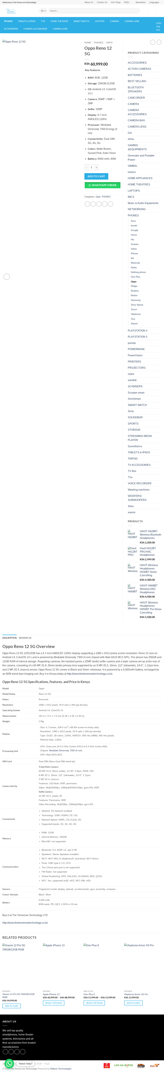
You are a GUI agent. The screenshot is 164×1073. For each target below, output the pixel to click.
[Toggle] (160, 63)
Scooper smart (136, 392)
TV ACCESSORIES (139, 465)
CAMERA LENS (132, 21)
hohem (132, 172)
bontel (134, 225)
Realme (135, 290)
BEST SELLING (137, 81)
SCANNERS (135, 386)
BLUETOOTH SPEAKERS (136, 89)
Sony (131, 411)
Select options (53, 1003)
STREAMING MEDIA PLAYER (140, 438)
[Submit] (137, 11)
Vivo (133, 319)
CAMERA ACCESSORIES (35, 28)
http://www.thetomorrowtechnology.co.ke (89, 673)
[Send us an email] (22, 1051)
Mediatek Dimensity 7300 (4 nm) (65, 750)
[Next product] (152, 42)
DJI (130, 133)
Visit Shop (115, 2)
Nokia (134, 267)
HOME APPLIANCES (140, 178)
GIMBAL (132, 165)
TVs (43, 21)
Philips (134, 286)
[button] (139, 2)
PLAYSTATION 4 (137, 330)
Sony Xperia (137, 304)
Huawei (134, 244)
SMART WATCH (82, 21)
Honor (134, 235)
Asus (133, 221)
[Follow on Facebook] (5, 1051)
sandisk (132, 380)
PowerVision (135, 355)
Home (87, 42)
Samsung (135, 300)
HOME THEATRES (59, 21)
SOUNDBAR (135, 417)
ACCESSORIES (11, 28)
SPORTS (133, 423)
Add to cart (96, 176)
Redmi (134, 295)
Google (134, 230)
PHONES (8, 21)
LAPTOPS (99, 21)
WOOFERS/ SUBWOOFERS (137, 498)
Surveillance (135, 446)
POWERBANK (136, 349)
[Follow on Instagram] (11, 1051)
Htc (132, 239)
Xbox (131, 506)
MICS (131, 196)
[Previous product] (158, 42)
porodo (132, 343)
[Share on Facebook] (87, 204)
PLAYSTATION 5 (137, 336)
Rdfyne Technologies (60, 1068)
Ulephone (136, 314)
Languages (154, 2)
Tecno (134, 309)
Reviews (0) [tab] (25, 638)
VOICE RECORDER (140, 483)
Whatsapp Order (104, 185)
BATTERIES (135, 75)
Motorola (135, 263)
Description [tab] (9, 638)
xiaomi (131, 512)
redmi (131, 374)
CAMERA (114, 21)
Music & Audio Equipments (143, 203)
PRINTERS (134, 361)
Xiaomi (134, 323)
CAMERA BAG (136, 120)
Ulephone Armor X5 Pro (136, 994)
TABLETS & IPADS (27, 21)
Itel (132, 258)
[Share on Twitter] (93, 204)
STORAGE (134, 429)
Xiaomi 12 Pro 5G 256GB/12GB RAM (18, 995)
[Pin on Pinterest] (104, 204)
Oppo (109, 42)
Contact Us (102, 2)
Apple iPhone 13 (51, 994)
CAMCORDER (136, 97)
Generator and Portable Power (141, 157)
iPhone (134, 253)
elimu (131, 139)
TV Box (132, 471)
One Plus (135, 276)
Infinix (134, 249)
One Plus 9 (89, 994)
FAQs (126, 2)
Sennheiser (134, 398)
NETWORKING (137, 209)
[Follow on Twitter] (17, 1051)
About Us (89, 2)
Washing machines (138, 489)
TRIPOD (133, 458)
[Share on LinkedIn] (110, 204)
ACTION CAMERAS (139, 68)
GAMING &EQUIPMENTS (137, 147)
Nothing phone (138, 272)
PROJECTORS (137, 367)
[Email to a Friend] (99, 204)
